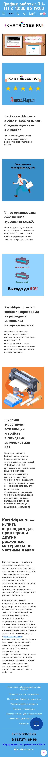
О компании (13, 699)
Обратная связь (14, 713)
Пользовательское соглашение (24, 694)
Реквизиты (14, 718)
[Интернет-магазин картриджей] (24, 24)
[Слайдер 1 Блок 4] (24, 45)
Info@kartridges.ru (25, 749)
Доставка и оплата (32, 713)
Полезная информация (24, 709)
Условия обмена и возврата (24, 704)
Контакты (24, 723)
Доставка (26, 718)
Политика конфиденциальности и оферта (24, 688)
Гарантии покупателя (30, 699)
